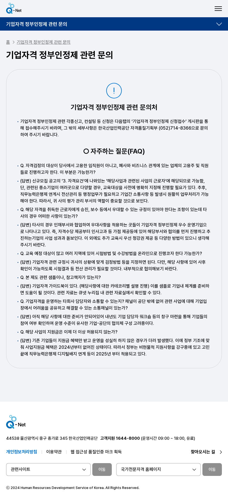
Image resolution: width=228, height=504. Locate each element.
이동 (102, 469)
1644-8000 (128, 438)
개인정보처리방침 (21, 451)
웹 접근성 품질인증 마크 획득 (96, 451)
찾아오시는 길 (203, 451)
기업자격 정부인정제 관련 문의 (36, 24)
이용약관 (54, 451)
